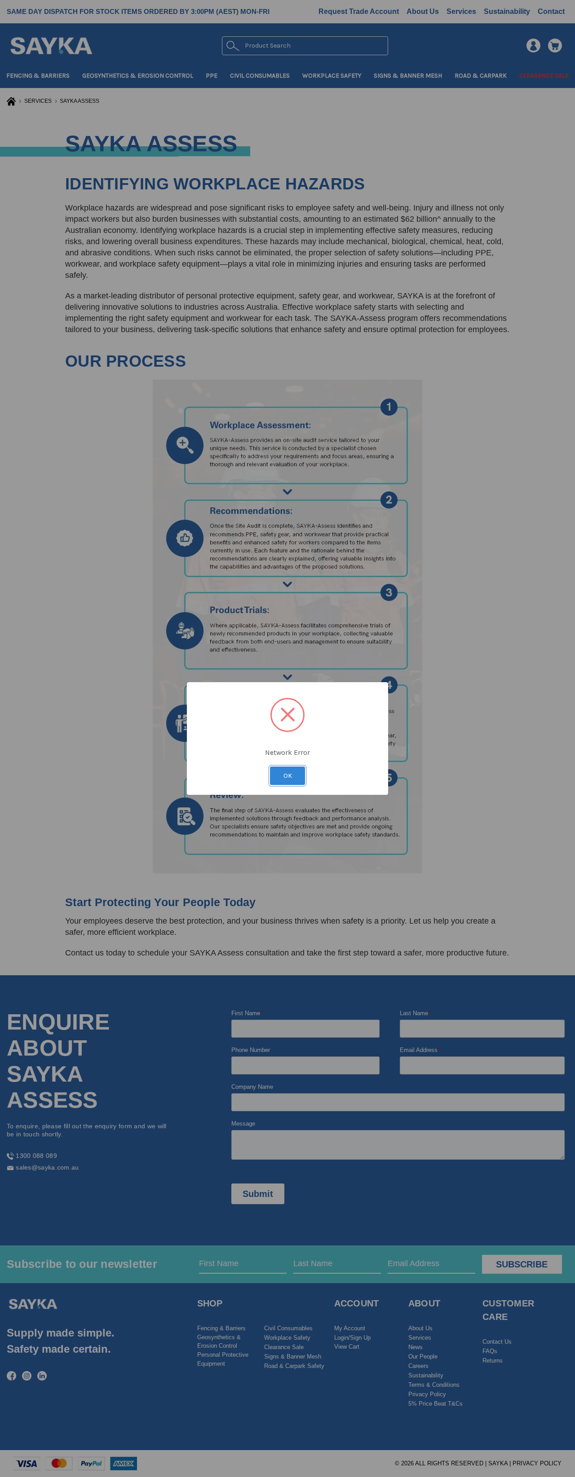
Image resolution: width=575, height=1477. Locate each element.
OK (287, 775)
